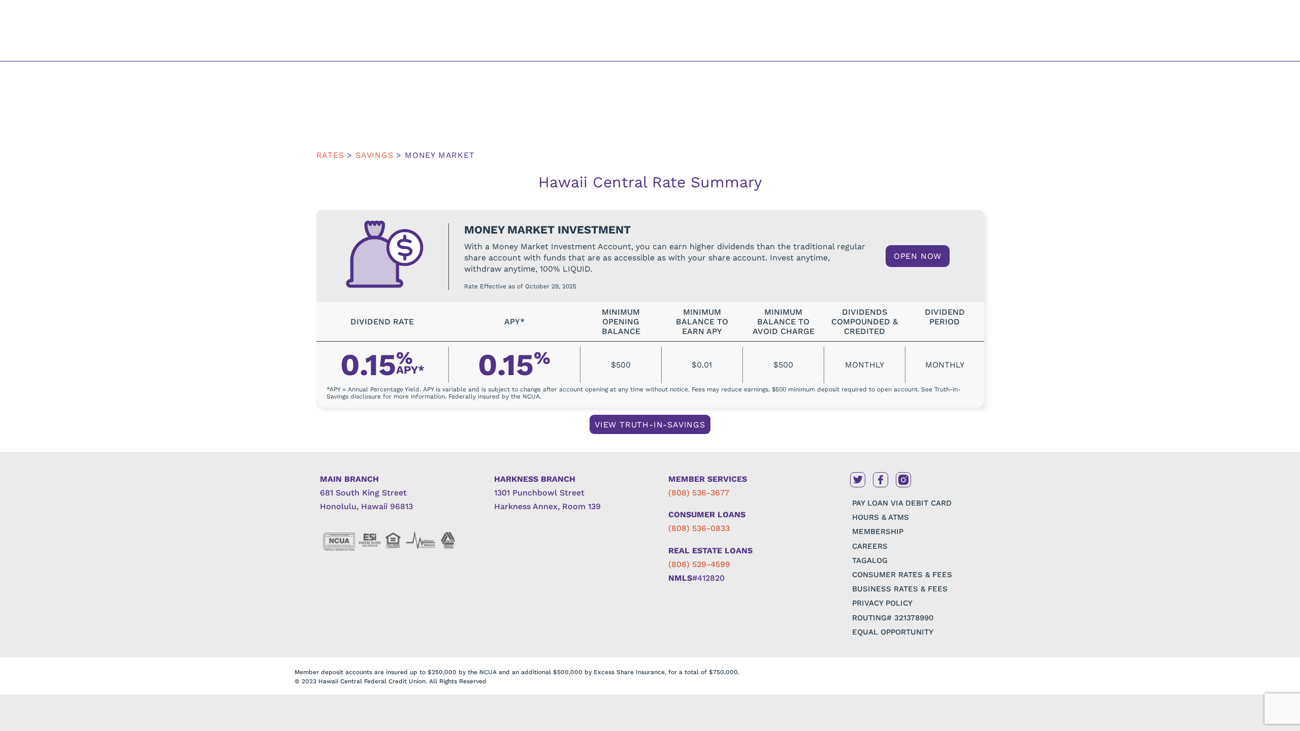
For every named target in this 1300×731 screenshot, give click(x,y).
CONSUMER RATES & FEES (902, 574)
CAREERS (870, 546)
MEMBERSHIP (877, 531)
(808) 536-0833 (699, 528)
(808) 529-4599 (699, 564)
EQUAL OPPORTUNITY (892, 632)
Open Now (917, 256)
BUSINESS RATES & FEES (900, 588)
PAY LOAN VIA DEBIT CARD (902, 503)
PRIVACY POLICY (882, 603)
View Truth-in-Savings (650, 424)
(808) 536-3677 (698, 492)
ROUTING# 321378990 (892, 617)
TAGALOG (870, 560)
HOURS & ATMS (880, 517)
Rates (330, 155)
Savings (375, 155)
